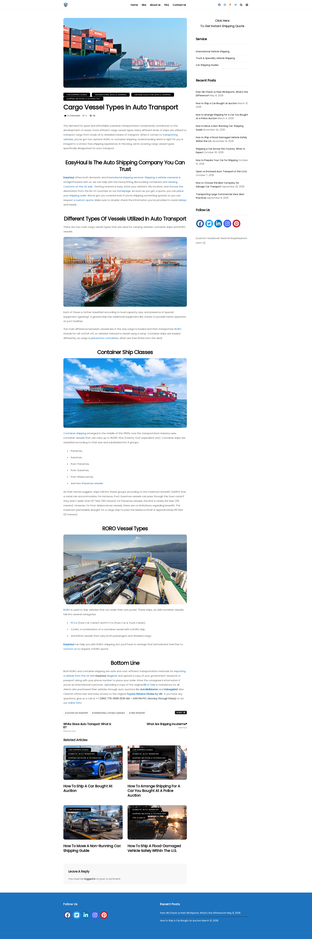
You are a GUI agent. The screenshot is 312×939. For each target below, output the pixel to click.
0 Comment (73, 115)
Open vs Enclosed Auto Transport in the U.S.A (221, 171)
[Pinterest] (236, 223)
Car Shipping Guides (77, 94)
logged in (90, 878)
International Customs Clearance (109, 713)
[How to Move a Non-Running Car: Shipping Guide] (93, 822)
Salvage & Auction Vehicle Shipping (153, 94)
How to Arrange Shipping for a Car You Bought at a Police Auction (154, 791)
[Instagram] (227, 223)
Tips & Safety (138, 817)
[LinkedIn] (218, 223)
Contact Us (179, 5)
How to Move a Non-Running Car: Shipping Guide (92, 848)
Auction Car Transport (77, 713)
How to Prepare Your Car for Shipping (217, 160)
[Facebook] (200, 223)
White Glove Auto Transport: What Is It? (87, 727)
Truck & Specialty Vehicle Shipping (215, 58)
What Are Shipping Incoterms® (167, 725)
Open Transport (138, 713)
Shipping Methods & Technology (83, 98)
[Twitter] (209, 223)
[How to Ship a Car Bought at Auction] (93, 762)
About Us (155, 5)
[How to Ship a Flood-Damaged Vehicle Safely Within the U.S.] (157, 822)
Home (134, 5)
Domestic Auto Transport (81, 754)
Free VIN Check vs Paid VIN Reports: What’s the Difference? (193, 913)
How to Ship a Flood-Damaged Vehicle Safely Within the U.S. (154, 848)
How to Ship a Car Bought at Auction (87, 788)
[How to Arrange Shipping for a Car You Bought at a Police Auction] (157, 762)
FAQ (166, 5)
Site (144, 5)
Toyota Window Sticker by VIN (144, 694)
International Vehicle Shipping (110, 94)
